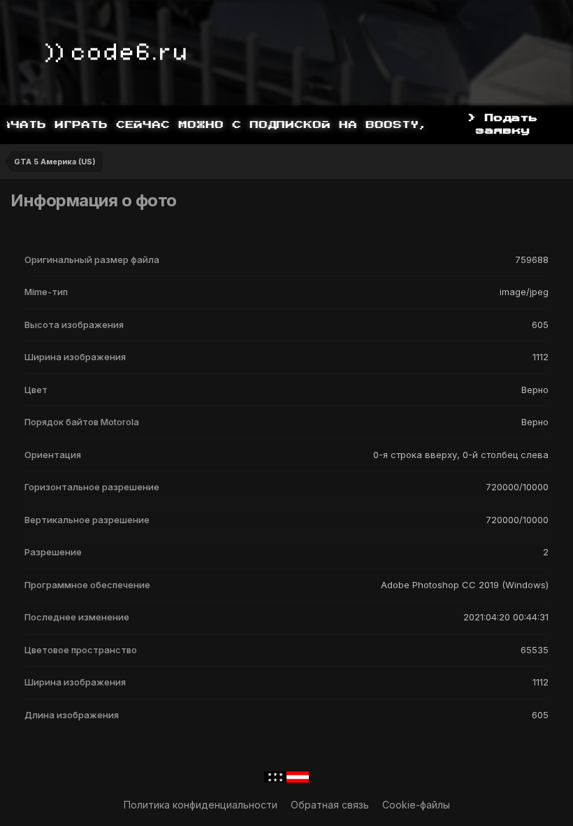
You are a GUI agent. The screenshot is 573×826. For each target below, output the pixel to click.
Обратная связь (330, 805)
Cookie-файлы (416, 805)
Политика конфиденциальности (200, 805)
